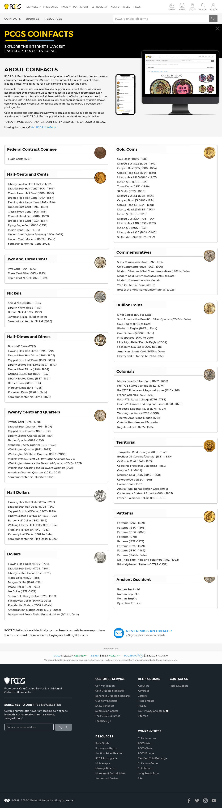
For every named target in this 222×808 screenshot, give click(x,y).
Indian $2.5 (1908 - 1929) (132, 182)
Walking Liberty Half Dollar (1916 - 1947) (33, 525)
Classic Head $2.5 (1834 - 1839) (136, 172)
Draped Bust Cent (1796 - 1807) (28, 207)
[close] (217, 28)
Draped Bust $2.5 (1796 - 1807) (136, 163)
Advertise (143, 690)
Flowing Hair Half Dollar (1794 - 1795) (31, 502)
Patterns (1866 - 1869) (131, 532)
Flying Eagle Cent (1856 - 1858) (27, 225)
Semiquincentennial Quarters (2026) (31, 477)
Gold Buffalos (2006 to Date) (135, 333)
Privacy (142, 705)
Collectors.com (147, 738)
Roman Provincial (128, 589)
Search (203, 9)
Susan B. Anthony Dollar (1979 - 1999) (32, 596)
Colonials (125, 371)
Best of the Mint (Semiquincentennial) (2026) (146, 289)
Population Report (106, 748)
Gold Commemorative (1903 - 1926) (140, 266)
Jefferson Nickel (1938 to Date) (27, 316)
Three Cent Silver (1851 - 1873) (27, 273)
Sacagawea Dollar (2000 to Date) (29, 600)
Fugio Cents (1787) (20, 159)
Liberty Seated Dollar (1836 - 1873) (30, 573)
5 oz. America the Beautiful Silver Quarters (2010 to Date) (154, 319)
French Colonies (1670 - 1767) (136, 394)
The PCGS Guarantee (107, 716)
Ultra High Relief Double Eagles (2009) (142, 342)
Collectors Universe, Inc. (40, 800)
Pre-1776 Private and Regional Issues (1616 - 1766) (149, 390)
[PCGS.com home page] (13, 7)
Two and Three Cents (27, 259)
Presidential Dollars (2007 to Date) (30, 605)
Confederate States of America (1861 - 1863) (145, 493)
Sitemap (143, 716)
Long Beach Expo (148, 773)
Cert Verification (105, 685)
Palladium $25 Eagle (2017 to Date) (140, 346)
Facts (64, 6)
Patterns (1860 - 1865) (131, 527)
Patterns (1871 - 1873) (130, 541)
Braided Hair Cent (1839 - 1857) (28, 220)
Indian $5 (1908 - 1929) (131, 214)
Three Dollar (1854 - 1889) (133, 186)
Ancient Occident (133, 579)
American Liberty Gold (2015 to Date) (141, 351)
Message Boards (104, 768)
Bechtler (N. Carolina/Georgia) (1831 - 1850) (144, 456)
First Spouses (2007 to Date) (135, 337)
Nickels (14, 293)
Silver (95, 655)
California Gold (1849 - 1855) (135, 461)
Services (32, 6)
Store (182, 9)
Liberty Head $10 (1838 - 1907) (136, 223)
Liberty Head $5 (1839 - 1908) (136, 209)
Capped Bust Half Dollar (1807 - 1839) (32, 511)
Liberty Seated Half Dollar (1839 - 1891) (32, 515)
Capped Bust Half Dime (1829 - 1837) (31, 360)
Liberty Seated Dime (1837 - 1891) (29, 378)
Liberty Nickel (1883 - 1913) (25, 307)
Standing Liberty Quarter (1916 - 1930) (32, 445)
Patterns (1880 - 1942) (131, 550)
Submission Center (106, 710)
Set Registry (99, 6)
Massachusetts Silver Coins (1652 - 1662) (142, 381)
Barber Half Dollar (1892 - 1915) (27, 520)
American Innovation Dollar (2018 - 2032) (34, 609)
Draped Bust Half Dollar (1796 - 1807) (32, 506)
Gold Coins (126, 149)
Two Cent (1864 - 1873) (22, 268)
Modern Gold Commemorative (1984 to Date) (146, 276)
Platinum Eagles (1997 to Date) (137, 328)
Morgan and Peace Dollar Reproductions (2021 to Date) (43, 614)
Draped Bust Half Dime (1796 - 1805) (31, 355)
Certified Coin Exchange (152, 758)
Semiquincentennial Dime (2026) (29, 397)
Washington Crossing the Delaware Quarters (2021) (41, 467)
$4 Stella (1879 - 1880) (131, 191)
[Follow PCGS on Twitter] (197, 801)
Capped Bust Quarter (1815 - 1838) (30, 431)
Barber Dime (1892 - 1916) (24, 383)
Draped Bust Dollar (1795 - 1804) (28, 568)
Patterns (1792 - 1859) (131, 523)
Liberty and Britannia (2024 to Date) (140, 356)
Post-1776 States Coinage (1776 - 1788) (141, 399)
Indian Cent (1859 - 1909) (24, 230)
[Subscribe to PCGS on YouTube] (214, 801)
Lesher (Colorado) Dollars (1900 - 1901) (141, 498)
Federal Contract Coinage (32, 149)
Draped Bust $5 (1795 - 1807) (135, 195)
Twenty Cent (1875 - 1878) (24, 422)
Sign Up (63, 727)
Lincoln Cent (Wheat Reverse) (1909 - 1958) (35, 234)
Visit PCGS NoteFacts (43, 127)
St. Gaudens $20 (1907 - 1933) (136, 237)
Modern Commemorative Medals (138, 280)
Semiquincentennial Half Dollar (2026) (33, 539)
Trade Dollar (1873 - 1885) (24, 577)
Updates (32, 18)
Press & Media (146, 700)
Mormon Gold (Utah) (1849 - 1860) (139, 475)
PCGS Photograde (106, 758)
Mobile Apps (102, 763)
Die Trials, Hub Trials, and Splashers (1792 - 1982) (148, 559)
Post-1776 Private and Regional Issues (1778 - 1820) (149, 404)
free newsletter (47, 704)
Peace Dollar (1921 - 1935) (24, 587)
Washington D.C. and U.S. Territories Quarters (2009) (41, 458)
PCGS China (145, 748)
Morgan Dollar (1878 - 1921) (25, 582)
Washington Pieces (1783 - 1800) (138, 413)
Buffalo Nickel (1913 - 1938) (25, 312)
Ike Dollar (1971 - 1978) (22, 591)
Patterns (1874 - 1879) (131, 546)
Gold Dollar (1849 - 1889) (132, 159)
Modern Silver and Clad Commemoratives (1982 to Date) (153, 271)
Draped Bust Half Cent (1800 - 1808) (31, 188)
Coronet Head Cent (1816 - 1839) (28, 216)
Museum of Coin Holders (110, 773)
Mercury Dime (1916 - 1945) (25, 387)
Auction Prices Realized (109, 753)
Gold (57, 655)
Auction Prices (120, 6)
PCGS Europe (146, 753)
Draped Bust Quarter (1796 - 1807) (30, 426)
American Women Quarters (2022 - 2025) (34, 472)
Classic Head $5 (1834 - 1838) (135, 204)
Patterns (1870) (127, 536)
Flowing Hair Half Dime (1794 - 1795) (31, 351)
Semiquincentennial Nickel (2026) (30, 321)
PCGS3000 (131, 655)
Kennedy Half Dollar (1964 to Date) (30, 534)
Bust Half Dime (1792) (22, 346)
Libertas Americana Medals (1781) (138, 418)
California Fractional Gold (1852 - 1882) (141, 465)
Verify (192, 9)
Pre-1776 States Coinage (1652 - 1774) (141, 385)
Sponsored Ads (111, 648)
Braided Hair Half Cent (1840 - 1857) (31, 197)
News (137, 6)
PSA (140, 778)
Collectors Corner (148, 763)
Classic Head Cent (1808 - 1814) (27, 211)
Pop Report (80, 6)
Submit (171, 9)
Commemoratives (133, 252)
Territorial (125, 442)
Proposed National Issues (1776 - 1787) (141, 408)
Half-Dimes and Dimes (28, 336)
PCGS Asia (144, 743)
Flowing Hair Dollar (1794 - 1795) (28, 563)
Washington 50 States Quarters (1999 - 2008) (37, 454)
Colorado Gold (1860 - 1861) (134, 479)
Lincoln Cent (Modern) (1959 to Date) (31, 239)
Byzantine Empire (128, 603)
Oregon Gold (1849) (129, 470)
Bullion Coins (129, 305)
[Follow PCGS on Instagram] (205, 801)
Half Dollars (18, 492)
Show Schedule (104, 705)
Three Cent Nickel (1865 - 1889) (28, 278)
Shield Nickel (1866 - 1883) (25, 303)
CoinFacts (12, 18)
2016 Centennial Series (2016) (136, 285)
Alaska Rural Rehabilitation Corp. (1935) (142, 488)
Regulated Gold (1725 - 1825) (135, 427)
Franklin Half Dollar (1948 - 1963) (29, 529)
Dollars (14, 554)
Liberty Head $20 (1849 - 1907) (136, 232)
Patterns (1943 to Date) (132, 555)
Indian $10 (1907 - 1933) (132, 228)
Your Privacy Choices (150, 710)
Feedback (101, 721)
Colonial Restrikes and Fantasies (138, 422)
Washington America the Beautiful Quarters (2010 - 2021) (45, 463)
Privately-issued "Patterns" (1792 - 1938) (142, 564)
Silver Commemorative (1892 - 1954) (140, 262)
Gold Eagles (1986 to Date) (134, 324)
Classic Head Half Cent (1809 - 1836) (31, 193)
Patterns (124, 513)
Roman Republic (128, 594)
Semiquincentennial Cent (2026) (29, 243)
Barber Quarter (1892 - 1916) (26, 440)
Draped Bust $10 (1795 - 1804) (136, 218)
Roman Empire (127, 598)
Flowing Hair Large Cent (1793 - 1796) (32, 202)
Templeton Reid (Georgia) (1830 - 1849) (142, 452)
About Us (143, 685)
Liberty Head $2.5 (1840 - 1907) (137, 177)
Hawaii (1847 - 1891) (129, 484)
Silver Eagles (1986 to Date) (134, 314)
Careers (142, 695)
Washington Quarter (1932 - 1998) (29, 449)
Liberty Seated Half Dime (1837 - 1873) (32, 364)
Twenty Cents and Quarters (33, 412)
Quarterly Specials (106, 700)
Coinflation (144, 768)
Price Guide (50, 6)
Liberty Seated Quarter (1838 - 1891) (31, 435)
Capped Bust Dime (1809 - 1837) (28, 373)
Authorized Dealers (106, 778)
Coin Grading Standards (109, 690)
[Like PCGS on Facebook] (189, 801)
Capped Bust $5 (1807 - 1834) (136, 200)
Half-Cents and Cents (27, 174)
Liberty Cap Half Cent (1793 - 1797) (30, 184)
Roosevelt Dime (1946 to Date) (27, 392)
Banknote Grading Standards (112, 695)
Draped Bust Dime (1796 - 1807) (28, 369)
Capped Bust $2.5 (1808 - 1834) (137, 168)
